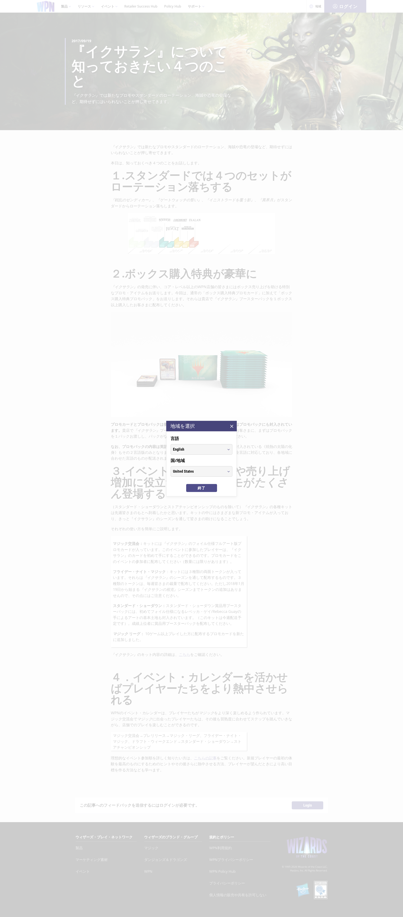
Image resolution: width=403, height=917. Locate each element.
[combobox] (197, 449)
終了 (201, 488)
